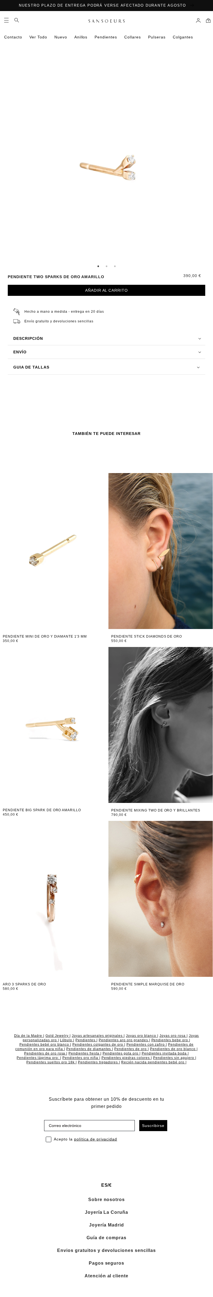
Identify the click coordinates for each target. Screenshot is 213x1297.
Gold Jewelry (57, 1036)
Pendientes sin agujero (174, 1058)
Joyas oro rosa (173, 1036)
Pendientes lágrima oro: (38, 1058)
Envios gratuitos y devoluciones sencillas (106, 1250)
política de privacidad (95, 1139)
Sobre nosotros (106, 1199)
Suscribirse (153, 1125)
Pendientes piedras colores (126, 1058)
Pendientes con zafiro (146, 1045)
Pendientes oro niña (80, 1058)
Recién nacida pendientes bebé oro (153, 1062)
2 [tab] (106, 266)
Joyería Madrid (106, 1225)
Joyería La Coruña (106, 1212)
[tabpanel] (106, 167)
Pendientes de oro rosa (45, 1053)
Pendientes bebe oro (170, 1040)
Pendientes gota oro (121, 1053)
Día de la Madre (29, 1036)
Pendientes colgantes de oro (98, 1045)
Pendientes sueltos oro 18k (50, 1062)
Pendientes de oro (131, 1049)
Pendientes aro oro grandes (124, 1040)
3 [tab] (115, 266)
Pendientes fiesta (84, 1053)
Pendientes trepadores (98, 1062)
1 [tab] (98, 266)
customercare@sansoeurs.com (71, 64)
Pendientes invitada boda (165, 1053)
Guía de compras (106, 1238)
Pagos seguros (107, 1263)
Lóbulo (66, 1040)
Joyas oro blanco (141, 1036)
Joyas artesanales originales (98, 1036)
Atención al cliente (107, 1276)
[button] (6, 20)
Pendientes (86, 1040)
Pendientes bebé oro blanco (44, 1045)
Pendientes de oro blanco (173, 1049)
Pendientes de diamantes (89, 1049)
